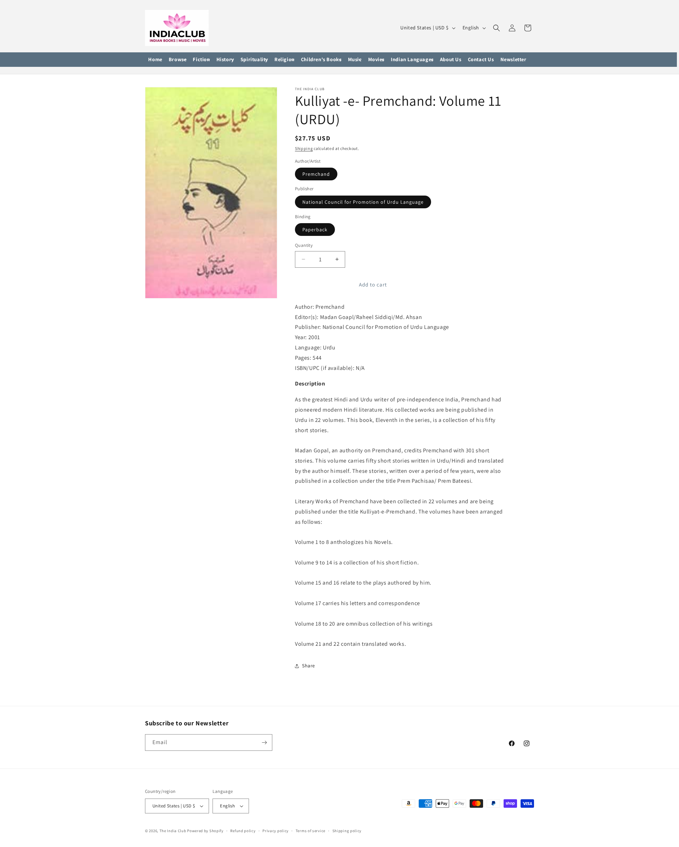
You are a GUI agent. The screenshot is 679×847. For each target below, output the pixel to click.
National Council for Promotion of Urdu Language (363, 202)
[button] (178, 59)
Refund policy (242, 830)
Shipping (304, 148)
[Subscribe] (264, 742)
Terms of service (310, 830)
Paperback (314, 229)
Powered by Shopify (205, 830)
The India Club (172, 830)
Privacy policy (275, 830)
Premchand (316, 174)
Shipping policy (347, 830)
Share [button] (308, 665)
